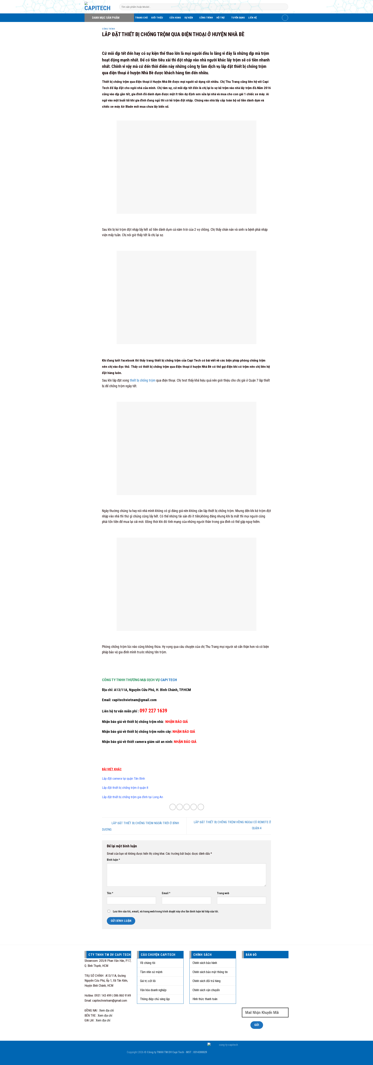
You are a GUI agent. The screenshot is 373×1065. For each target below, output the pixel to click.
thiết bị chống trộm (142, 380)
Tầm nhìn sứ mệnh (151, 972)
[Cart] (285, 18)
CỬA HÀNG (175, 17)
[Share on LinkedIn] (201, 807)
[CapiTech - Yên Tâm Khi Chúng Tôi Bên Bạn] (99, 6)
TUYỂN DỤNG (238, 17)
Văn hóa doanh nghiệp (153, 990)
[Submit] (284, 6)
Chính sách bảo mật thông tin (210, 972)
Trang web (223, 893)
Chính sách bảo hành (205, 963)
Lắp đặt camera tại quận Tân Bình (123, 778)
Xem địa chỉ (106, 1010)
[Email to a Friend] (186, 807)
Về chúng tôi (147, 963)
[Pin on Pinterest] (193, 807)
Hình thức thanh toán (205, 999)
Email (166, 893)
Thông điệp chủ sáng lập (155, 999)
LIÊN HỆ (252, 17)
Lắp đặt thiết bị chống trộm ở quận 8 (125, 788)
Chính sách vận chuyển (206, 990)
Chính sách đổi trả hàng (206, 981)
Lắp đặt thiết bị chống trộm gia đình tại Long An (132, 797)
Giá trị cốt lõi (148, 981)
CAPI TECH (168, 680)
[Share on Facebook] (172, 807)
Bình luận (113, 859)
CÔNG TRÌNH (206, 17)
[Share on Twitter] (179, 807)
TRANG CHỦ (141, 17)
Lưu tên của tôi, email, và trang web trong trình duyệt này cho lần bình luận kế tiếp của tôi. (166, 911)
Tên (110, 893)
